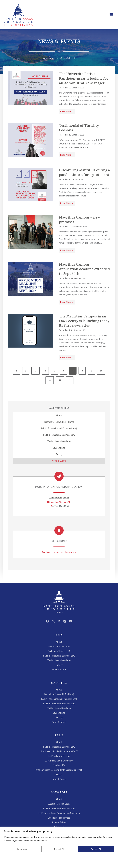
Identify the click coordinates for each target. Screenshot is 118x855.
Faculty (59, 454)
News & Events (59, 460)
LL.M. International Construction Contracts (59, 813)
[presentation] (30, 88)
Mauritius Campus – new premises (79, 220)
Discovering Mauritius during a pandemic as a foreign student (84, 173)
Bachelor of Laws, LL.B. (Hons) (59, 421)
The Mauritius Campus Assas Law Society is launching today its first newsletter (84, 321)
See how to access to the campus (59, 552)
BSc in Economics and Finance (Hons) (59, 428)
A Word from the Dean (59, 646)
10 (101, 370)
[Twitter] (53, 621)
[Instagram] (65, 621)
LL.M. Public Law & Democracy (59, 760)
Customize (22, 849)
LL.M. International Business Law (59, 434)
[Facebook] (47, 621)
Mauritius (54, 58)
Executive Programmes (59, 817)
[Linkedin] (59, 621)
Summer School (59, 822)
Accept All (96, 849)
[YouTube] (70, 621)
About (59, 415)
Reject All (59, 849)
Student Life (59, 447)
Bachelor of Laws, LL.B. (59, 651)
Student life (59, 765)
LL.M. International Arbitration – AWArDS (59, 751)
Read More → (67, 112)
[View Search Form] (103, 14)
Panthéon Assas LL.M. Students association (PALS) (59, 769)
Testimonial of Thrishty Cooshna (79, 128)
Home (45, 58)
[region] (59, 841)
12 (60, 380)
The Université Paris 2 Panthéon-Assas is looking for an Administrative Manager (83, 79)
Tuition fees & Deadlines (59, 441)
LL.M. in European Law (59, 756)
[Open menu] (111, 14)
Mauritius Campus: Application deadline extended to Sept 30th (84, 270)
